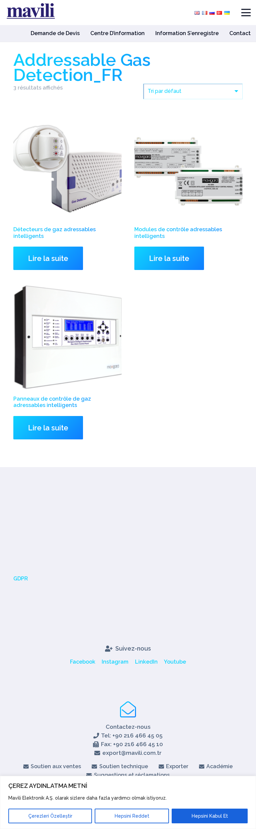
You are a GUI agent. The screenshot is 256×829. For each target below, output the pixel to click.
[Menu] (246, 12)
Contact (240, 33)
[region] (128, 802)
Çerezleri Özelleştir (50, 816)
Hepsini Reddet (132, 816)
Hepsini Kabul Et (210, 816)
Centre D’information (117, 33)
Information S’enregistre (187, 33)
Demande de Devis (55, 33)
